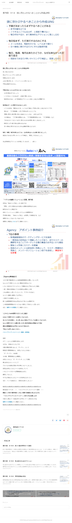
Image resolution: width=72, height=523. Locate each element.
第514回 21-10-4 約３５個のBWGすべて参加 (17, 446)
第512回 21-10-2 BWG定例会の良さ (14, 476)
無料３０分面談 (11, 307)
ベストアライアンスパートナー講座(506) (11, 409)
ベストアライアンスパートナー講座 (38, 2)
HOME (3, 2)
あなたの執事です (50, 2)
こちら (14, 221)
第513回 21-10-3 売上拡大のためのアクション (17, 461)
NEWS (27, 2)
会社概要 (11, 2)
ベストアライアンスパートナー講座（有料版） (16, 332)
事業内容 (19, 2)
